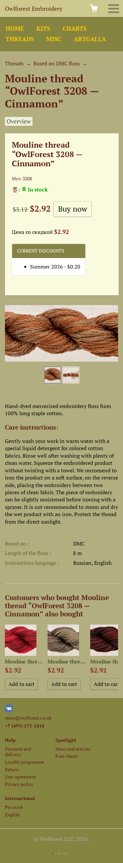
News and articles (73, 749)
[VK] (9, 710)
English (12, 814)
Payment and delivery (18, 751)
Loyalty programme (24, 762)
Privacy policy (19, 784)
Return (12, 769)
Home (15, 28)
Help (10, 740)
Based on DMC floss (56, 63)
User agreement (20, 776)
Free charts (66, 756)
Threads (20, 39)
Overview (19, 121)
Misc (53, 39)
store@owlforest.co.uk (28, 718)
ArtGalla (90, 39)
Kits (43, 28)
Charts (75, 28)
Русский (14, 807)
